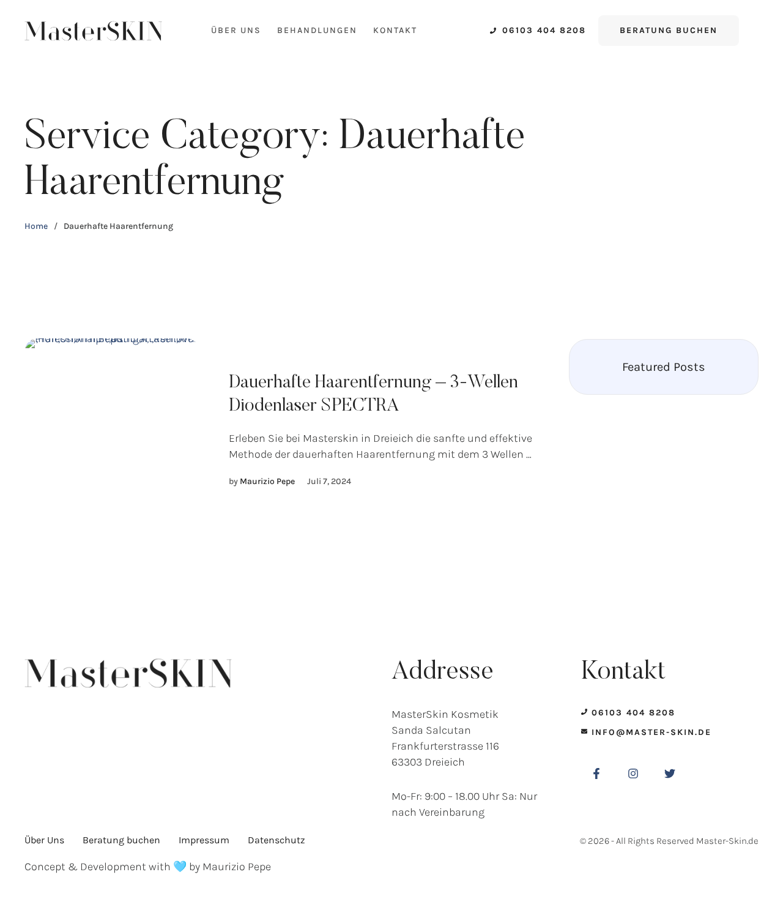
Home (36, 226)
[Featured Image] (112, 430)
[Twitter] (670, 773)
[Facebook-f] (596, 773)
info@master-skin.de (651, 732)
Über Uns (236, 30)
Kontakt (395, 30)
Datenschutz (276, 840)
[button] (538, 30)
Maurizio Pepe (236, 866)
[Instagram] (633, 773)
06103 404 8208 (633, 712)
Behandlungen (317, 30)
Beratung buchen (121, 840)
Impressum (204, 840)
